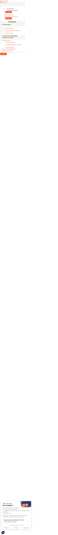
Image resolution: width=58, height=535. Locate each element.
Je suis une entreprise (12, 10)
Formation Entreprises (10, 36)
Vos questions (10, 8)
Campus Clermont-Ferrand (12, 30)
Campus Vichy (9, 33)
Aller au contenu (4, 0)
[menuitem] (12, 22)
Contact (8, 12)
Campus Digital (9, 28)
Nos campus (7, 24)
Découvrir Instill (8, 37)
